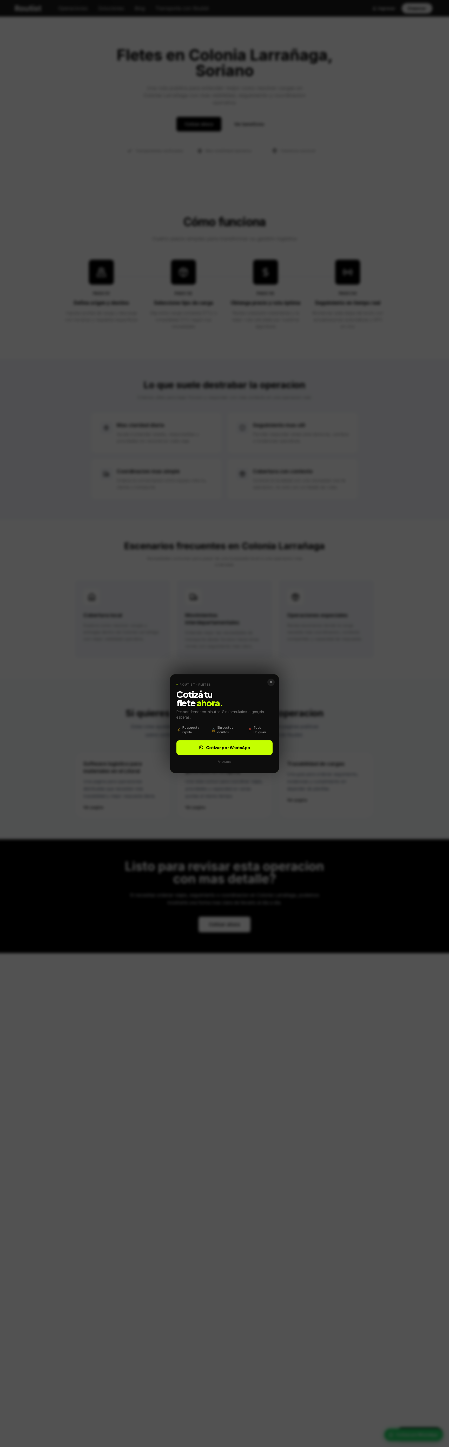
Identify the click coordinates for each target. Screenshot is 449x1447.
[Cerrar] (271, 682)
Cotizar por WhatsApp (228, 747)
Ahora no (224, 761)
